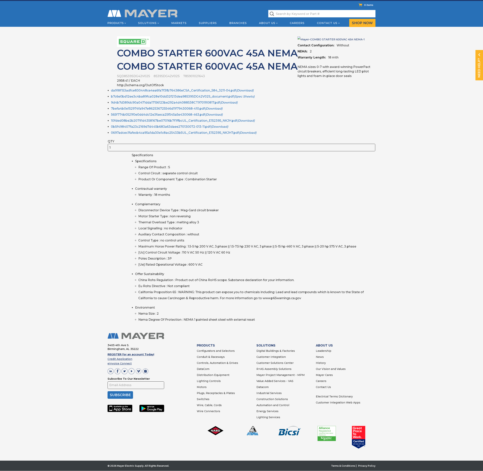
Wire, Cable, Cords (209, 405)
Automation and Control (272, 405)
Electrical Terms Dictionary (334, 396)
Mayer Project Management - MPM (280, 375)
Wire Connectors (208, 411)
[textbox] (321, 13)
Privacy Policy (366, 465)
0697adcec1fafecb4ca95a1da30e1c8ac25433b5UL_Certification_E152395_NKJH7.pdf (183, 132)
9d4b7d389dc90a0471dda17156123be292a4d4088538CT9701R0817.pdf (174, 102)
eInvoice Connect (120, 363)
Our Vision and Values (331, 369)
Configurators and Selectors (216, 351)
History (321, 363)
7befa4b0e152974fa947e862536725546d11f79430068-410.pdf (166, 108)
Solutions (147, 23)
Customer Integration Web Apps (338, 402)
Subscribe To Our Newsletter (129, 378)
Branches (238, 23)
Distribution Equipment (213, 375)
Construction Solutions (272, 399)
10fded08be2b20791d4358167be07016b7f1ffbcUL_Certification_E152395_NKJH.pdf (183, 120)
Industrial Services (269, 393)
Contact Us (327, 23)
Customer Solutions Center (275, 363)
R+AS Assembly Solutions (273, 369)
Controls (214, 381)
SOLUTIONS (265, 345)
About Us (267, 23)
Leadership (323, 351)
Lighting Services (268, 417)
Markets (179, 23)
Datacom (262, 387)
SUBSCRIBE (120, 395)
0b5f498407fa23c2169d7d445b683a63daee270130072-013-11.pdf (169, 126)
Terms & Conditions (343, 465)
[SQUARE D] (133, 41)
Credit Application (120, 359)
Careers (297, 23)
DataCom (203, 369)
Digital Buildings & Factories (275, 351)
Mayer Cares (324, 375)
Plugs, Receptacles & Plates (216, 393)
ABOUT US (324, 345)
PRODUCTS (206, 345)
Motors (202, 387)
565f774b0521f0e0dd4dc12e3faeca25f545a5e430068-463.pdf (167, 114)
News (320, 357)
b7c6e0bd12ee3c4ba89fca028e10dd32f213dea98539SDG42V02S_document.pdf (183, 96)
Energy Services (267, 411)
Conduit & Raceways (211, 357)
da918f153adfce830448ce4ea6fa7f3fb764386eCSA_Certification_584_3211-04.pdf (182, 90)
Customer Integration (271, 357)
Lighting (202, 381)
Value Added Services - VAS (274, 381)
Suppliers (208, 23)
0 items (368, 5)
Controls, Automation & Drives (217, 363)
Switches (203, 399)
